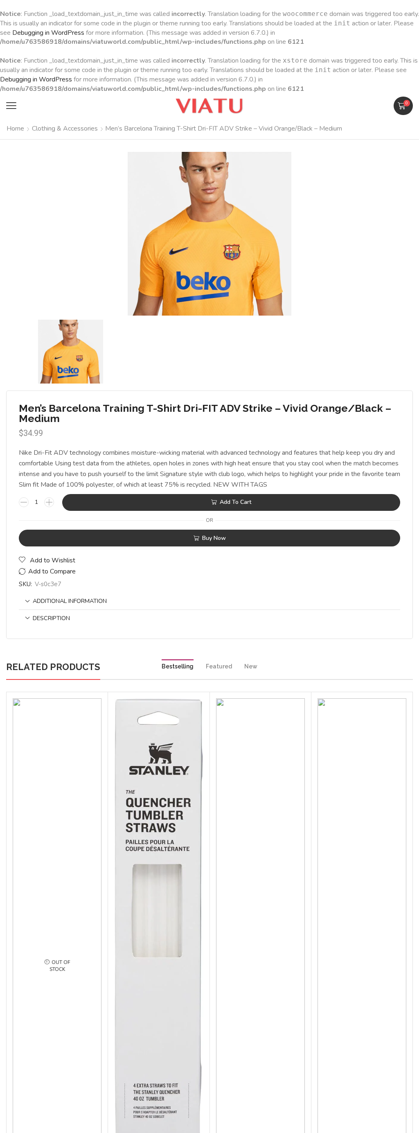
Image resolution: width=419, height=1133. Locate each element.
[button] (11, 106)
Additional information (70, 601)
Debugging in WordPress (48, 32)
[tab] (209, 601)
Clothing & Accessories (65, 128)
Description (51, 618)
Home (15, 128)
